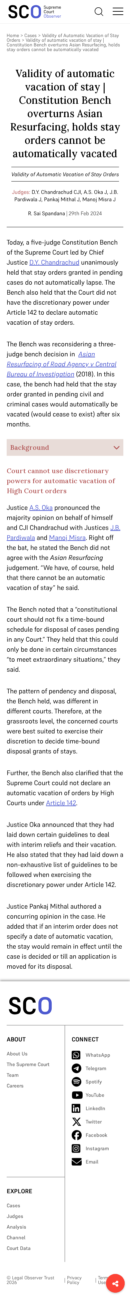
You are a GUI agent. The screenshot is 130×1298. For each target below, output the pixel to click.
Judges (15, 1216)
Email (92, 1162)
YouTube (95, 1095)
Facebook (96, 1135)
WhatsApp (98, 1055)
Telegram (96, 1068)
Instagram (97, 1148)
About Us (17, 1053)
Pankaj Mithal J (62, 199)
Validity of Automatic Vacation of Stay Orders (65, 174)
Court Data (19, 1248)
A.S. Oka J (95, 192)
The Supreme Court (28, 1064)
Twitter (94, 1121)
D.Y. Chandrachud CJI (56, 192)
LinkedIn (95, 1108)
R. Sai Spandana (46, 213)
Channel (16, 1237)
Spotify (94, 1081)
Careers (15, 1085)
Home (13, 35)
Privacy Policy (74, 1280)
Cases (30, 35)
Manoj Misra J (99, 199)
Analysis (16, 1227)
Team (13, 1075)
